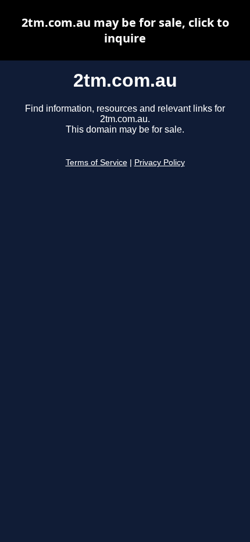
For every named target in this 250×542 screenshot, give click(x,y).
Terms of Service (96, 162)
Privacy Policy (159, 162)
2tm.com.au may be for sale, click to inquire (125, 30)
